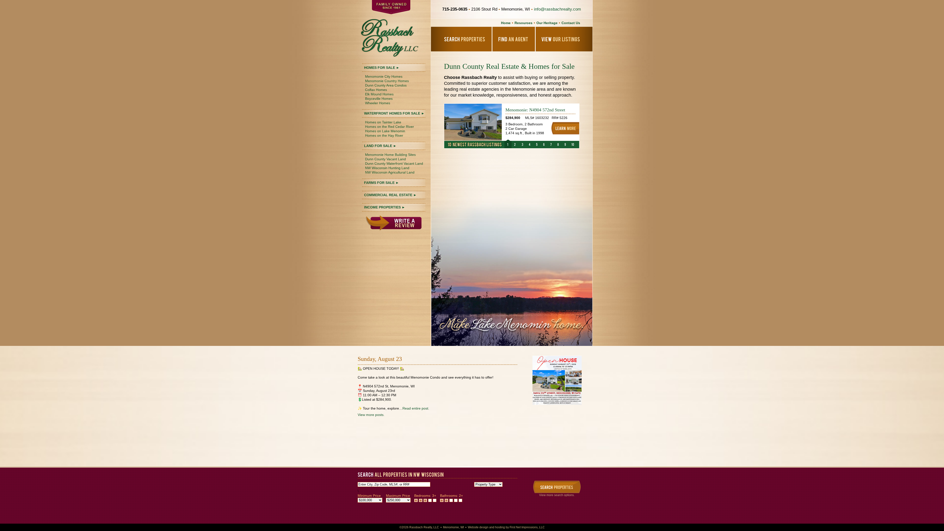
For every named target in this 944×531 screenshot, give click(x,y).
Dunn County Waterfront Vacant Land (394, 163)
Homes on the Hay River (384, 135)
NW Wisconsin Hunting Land (387, 168)
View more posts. (371, 415)
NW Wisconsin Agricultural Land (389, 172)
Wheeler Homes (377, 103)
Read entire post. (415, 408)
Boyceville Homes (379, 99)
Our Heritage (547, 23)
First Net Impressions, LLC (527, 527)
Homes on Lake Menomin (385, 131)
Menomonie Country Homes (387, 81)
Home (506, 23)
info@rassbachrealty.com (557, 9)
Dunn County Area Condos (386, 85)
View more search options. (557, 495)
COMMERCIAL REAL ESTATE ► (390, 195)
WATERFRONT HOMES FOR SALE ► (394, 113)
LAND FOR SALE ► (380, 146)
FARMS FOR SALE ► (381, 183)
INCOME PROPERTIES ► (384, 207)
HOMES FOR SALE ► (381, 68)
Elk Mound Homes (379, 94)
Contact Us (570, 23)
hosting (500, 527)
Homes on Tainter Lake (383, 122)
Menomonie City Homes (383, 76)
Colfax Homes (376, 90)
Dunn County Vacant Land (385, 159)
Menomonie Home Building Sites (390, 155)
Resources (523, 23)
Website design (478, 527)
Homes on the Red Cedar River (389, 127)
